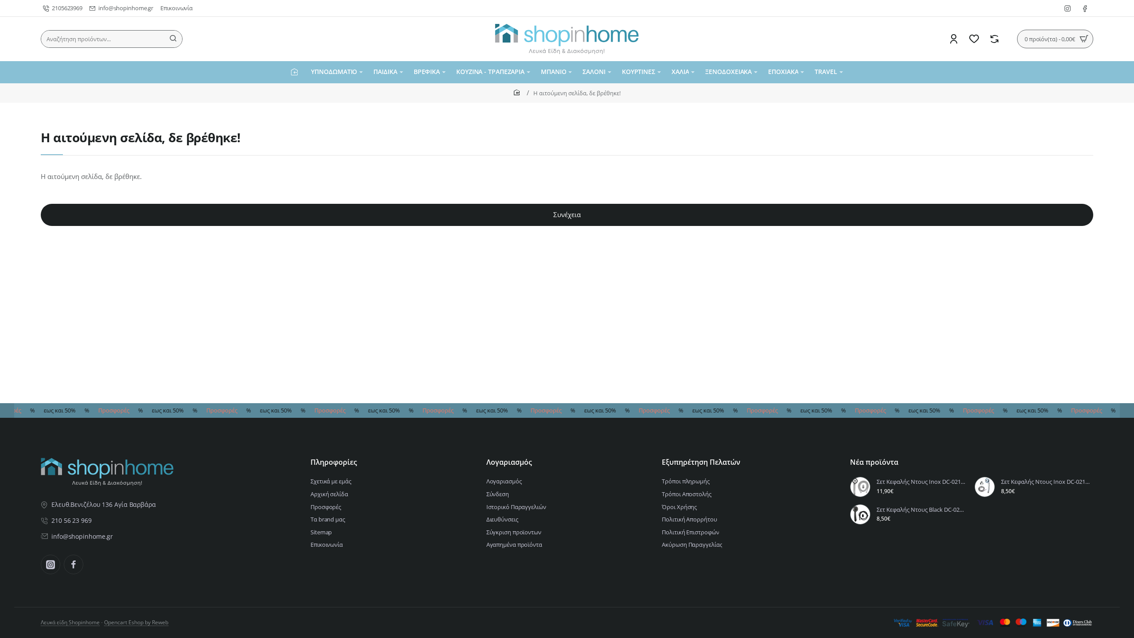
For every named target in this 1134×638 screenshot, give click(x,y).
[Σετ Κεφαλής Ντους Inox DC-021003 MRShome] (860, 487)
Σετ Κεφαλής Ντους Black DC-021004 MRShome (922, 510)
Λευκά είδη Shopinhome (70, 622)
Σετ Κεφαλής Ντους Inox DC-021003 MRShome (922, 482)
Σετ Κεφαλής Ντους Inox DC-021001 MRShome (1046, 482)
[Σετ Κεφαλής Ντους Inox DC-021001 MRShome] (985, 487)
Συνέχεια (567, 214)
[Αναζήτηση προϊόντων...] (173, 39)
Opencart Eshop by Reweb (136, 622)
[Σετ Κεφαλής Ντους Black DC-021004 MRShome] (860, 514)
